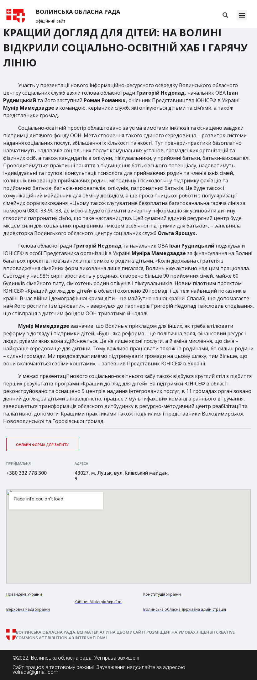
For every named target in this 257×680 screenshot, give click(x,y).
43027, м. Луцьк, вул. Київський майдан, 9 (122, 475)
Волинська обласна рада (78, 11)
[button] (242, 15)
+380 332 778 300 (26, 473)
